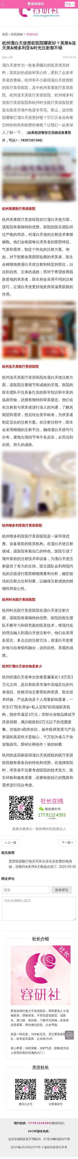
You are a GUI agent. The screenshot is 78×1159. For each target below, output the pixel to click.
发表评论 (61, 890)
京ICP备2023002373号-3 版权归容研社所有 (39, 1147)
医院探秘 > (18, 34)
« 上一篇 (10, 842)
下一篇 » (67, 842)
